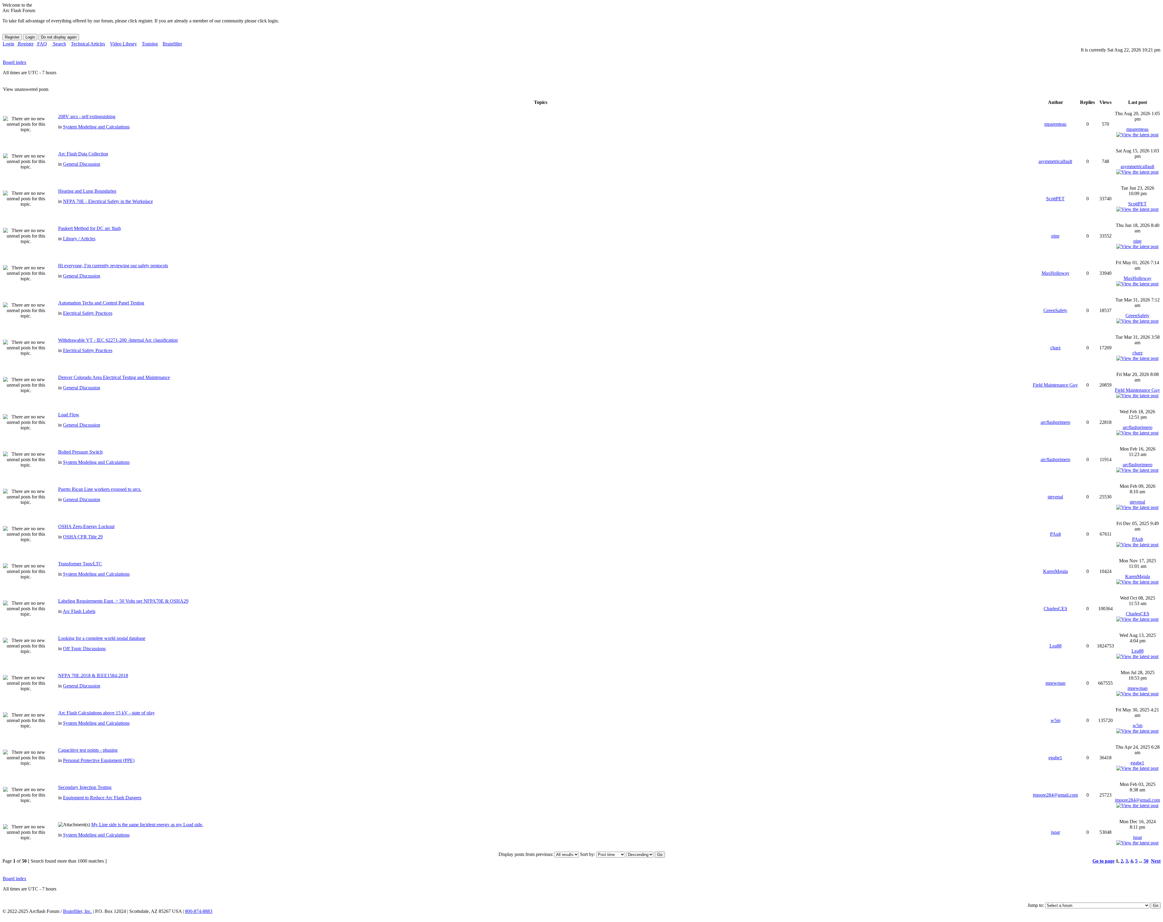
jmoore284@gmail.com (1055, 794)
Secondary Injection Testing (84, 787)
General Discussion (81, 164)
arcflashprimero (1055, 422)
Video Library (123, 43)
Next (1156, 861)
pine (1055, 235)
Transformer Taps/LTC (80, 563)
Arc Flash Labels (79, 611)
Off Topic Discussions (84, 648)
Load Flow (68, 414)
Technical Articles (88, 43)
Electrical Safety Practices (87, 313)
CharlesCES (1055, 608)
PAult (1055, 534)
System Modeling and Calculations (96, 126)
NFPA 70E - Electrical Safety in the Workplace (108, 201)
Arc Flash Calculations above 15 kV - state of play (106, 712)
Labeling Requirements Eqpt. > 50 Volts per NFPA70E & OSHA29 (123, 601)
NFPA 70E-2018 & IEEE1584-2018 (93, 675)
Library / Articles (79, 238)
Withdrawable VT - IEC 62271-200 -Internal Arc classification (118, 340)
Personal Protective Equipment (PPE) (98, 760)
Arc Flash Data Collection (83, 153)
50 (1146, 861)
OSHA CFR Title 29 (83, 536)
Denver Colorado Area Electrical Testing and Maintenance (114, 377)
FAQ (41, 43)
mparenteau (1055, 124)
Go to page (1103, 861)
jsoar (1055, 832)
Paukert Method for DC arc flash (89, 228)
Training (150, 43)
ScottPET (1055, 198)
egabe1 (1055, 757)
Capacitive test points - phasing (88, 750)
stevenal (1055, 496)
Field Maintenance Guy (1055, 385)
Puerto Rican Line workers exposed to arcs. (99, 489)
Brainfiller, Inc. (77, 911)
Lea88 (1055, 645)
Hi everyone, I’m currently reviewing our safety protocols (113, 265)
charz (1055, 347)
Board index (14, 62)
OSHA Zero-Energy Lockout (86, 526)
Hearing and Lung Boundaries (87, 191)
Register (25, 43)
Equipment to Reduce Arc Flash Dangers (102, 797)
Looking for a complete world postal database (101, 638)
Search (59, 43)
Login (8, 43)
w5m (1055, 720)
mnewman (1055, 683)
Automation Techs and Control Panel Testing (101, 302)
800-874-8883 (198, 911)
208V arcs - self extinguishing (86, 116)
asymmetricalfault (1055, 161)
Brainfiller (172, 43)
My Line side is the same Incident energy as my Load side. (147, 824)
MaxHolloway (1055, 273)
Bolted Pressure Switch (80, 451)
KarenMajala (1055, 571)
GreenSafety (1055, 310)
